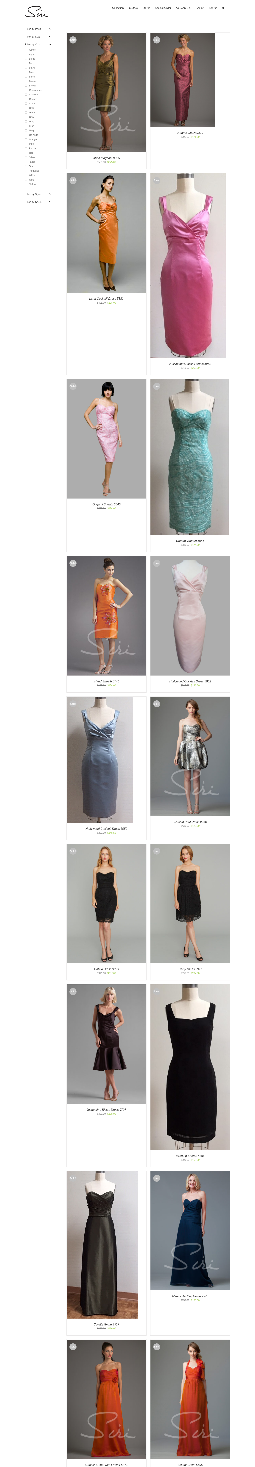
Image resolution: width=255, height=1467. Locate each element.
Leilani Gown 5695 (190, 1464)
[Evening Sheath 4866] (190, 986)
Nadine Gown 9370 (190, 132)
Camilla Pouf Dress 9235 (190, 821)
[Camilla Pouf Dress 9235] (190, 698)
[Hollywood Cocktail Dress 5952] (188, 175)
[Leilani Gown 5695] (190, 1341)
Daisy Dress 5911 (190, 969)
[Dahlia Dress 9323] (106, 845)
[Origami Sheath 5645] (106, 380)
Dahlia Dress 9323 (106, 969)
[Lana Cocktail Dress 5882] (106, 175)
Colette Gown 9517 (106, 1324)
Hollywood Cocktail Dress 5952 (190, 363)
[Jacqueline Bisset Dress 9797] (106, 986)
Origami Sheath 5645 (106, 504)
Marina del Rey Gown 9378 (190, 1296)
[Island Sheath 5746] (106, 557)
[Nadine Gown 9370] (182, 34)
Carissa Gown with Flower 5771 (106, 1464)
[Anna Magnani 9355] (106, 34)
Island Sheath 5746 (106, 681)
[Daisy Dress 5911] (190, 845)
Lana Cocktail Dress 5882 (106, 298)
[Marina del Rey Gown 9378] (190, 1172)
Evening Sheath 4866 (190, 1155)
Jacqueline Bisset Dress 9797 (106, 1109)
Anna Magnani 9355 (106, 158)
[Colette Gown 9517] (102, 1172)
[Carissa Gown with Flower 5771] (106, 1341)
